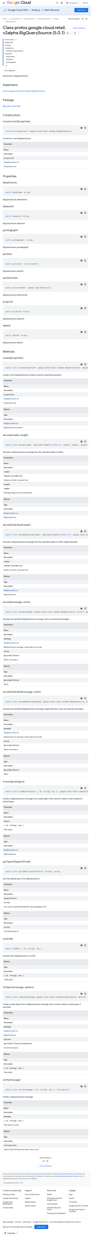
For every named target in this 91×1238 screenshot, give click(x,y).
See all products (9, 1194)
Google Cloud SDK (18, 10)
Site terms (27, 1222)
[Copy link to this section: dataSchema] (19, 182)
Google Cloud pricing (10, 1198)
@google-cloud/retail (11, 106)
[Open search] (57, 2)
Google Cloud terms (40, 1222)
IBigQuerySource (11, 162)
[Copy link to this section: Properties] (19, 176)
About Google (8, 1222)
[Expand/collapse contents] (15, 39)
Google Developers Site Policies (67, 1176)
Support (28, 1198)
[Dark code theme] (81, 128)
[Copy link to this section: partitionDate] (20, 278)
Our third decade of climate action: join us (65, 1222)
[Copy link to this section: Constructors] (23, 115)
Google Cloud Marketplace (8, 1203)
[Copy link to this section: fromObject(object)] (26, 781)
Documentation (15, 19)
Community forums (32, 1194)
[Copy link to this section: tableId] (12, 325)
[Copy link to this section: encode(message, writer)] (32, 602)
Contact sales (8, 1208)
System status (30, 1206)
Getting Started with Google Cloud (54, 1199)
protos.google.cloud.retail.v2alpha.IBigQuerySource (24, 91)
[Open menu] (3, 3)
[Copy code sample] (85, 128)
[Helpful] (83, 19)
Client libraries (51, 10)
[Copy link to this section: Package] (16, 100)
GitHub (49, 1194)
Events (71, 1198)
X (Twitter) (73, 1202)
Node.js (36, 10)
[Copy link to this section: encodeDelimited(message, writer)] (43, 692)
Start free (81, 10)
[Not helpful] (86, 19)
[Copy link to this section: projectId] (15, 302)
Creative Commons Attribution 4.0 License (67, 1174)
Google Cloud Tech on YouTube (77, 1210)
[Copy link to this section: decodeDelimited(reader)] (33, 525)
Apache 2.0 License (35, 1176)
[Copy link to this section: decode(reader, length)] (30, 435)
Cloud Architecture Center (54, 1209)
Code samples (52, 1204)
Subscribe (41, 1227)
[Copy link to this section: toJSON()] (15, 939)
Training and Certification (56, 1213)
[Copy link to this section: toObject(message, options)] (36, 987)
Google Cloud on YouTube (78, 1206)
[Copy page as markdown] (75, 33)
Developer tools (29, 19)
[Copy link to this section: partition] (14, 254)
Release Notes (30, 1202)
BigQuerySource (11, 423)
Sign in (85, 3)
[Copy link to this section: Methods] (17, 351)
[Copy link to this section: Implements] (20, 85)
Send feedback (79, 28)
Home (5, 19)
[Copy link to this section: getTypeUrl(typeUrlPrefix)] (32, 861)
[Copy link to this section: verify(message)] (23, 1080)
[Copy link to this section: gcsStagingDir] (20, 230)
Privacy (18, 1222)
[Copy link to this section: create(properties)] (25, 358)
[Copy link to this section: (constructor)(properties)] (32, 121)
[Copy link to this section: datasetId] (15, 206)
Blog (70, 1194)
